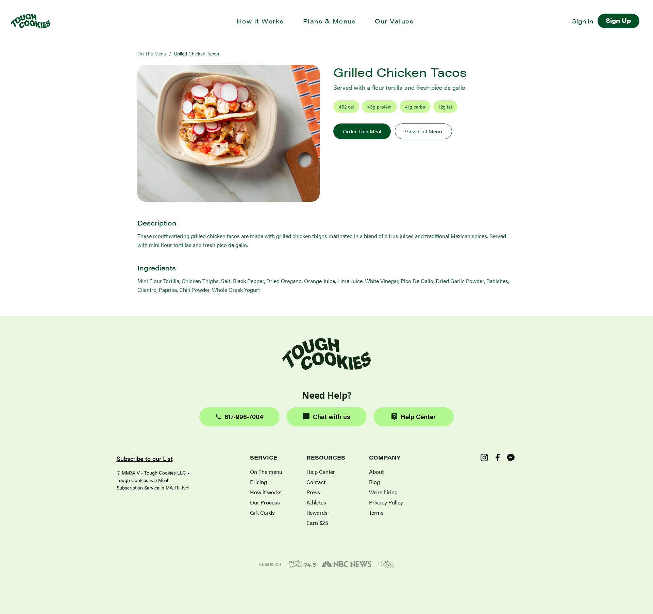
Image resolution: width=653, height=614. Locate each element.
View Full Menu (423, 131)
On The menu (266, 472)
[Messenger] (511, 457)
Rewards (317, 512)
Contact (315, 482)
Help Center (418, 416)
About (376, 472)
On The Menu (151, 53)
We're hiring (383, 492)
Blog (374, 482)
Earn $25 (317, 523)
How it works (266, 492)
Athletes (316, 502)
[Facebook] (497, 457)
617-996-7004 (243, 416)
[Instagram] (484, 457)
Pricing (258, 482)
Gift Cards (262, 512)
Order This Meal (362, 131)
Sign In (582, 21)
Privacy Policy (386, 502)
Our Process (265, 502)
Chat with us (331, 416)
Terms (376, 512)
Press (313, 492)
